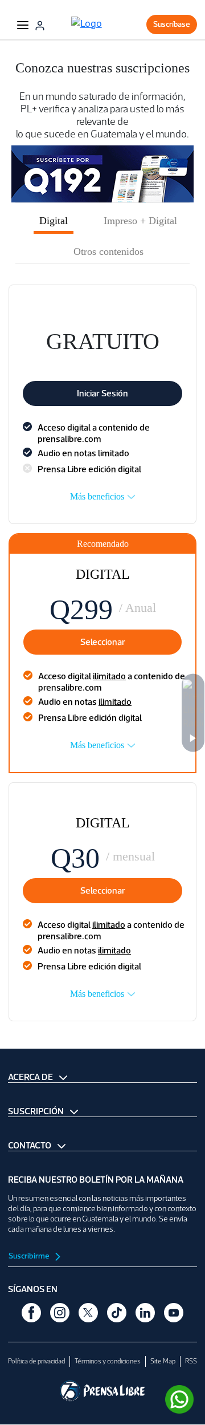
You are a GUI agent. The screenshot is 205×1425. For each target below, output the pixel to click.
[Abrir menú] (23, 24)
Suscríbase (171, 24)
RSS (191, 1361)
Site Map (162, 1361)
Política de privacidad (36, 1361)
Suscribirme (30, 1256)
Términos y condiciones (108, 1361)
